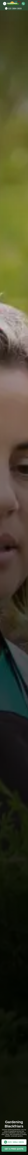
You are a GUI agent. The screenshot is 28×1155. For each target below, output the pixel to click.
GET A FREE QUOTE (14, 1149)
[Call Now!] (14, 8)
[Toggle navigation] (4, 3)
